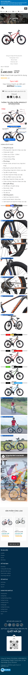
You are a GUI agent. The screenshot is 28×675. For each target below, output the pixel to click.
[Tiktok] (19, 97)
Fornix (24, 21)
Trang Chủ (6, 21)
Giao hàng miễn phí (6, 575)
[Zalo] (11, 97)
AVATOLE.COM (4, 666)
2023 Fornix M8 (19, 531)
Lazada (2, 553)
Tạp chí (2, 586)
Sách (2, 613)
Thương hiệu (4, 593)
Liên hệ (2, 584)
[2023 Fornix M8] (20, 527)
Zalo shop (3, 559)
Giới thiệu (3, 582)
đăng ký (15, 11)
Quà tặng (3, 566)
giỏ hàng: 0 (21, 11)
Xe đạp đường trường (6, 598)
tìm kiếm (3, 11)
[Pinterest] (17, 97)
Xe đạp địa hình (18, 21)
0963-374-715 (8, 2)
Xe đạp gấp (3, 604)
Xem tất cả (13, 544)
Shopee (2, 555)
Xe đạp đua (3, 595)
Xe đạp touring (4, 600)
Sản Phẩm (12, 21)
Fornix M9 (4, 531)
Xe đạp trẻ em (4, 609)
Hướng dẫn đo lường (6, 568)
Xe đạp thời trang (5, 607)
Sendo (2, 557)
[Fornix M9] (7, 527)
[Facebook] (8, 97)
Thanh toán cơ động (6, 573)
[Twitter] (14, 97)
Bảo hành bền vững (5, 571)
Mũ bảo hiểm (4, 611)
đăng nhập (10, 11)
